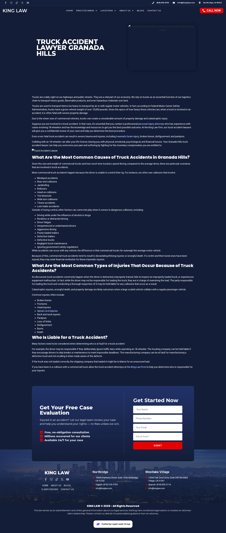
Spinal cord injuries (47, 311)
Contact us (154, 10)
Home (69, 10)
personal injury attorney (151, 123)
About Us (124, 10)
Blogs (140, 10)
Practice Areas (85, 10)
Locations (107, 10)
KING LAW (15, 10)
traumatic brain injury (127, 136)
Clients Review (49, 489)
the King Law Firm (136, 367)
